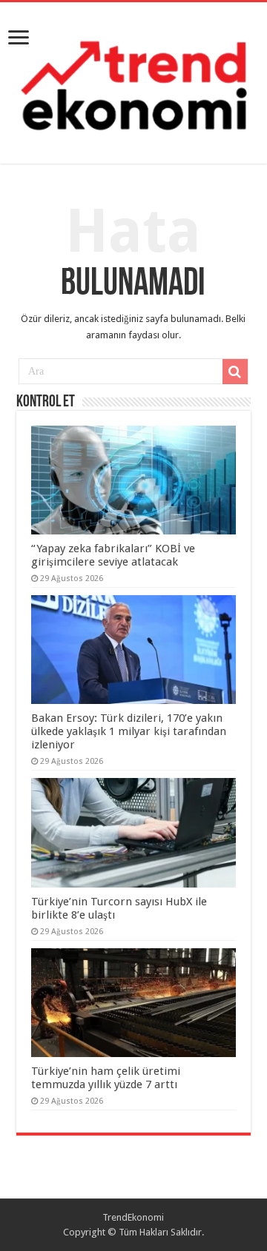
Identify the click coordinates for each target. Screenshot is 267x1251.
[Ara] (235, 371)
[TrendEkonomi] (133, 80)
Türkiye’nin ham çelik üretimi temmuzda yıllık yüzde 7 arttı (105, 1077)
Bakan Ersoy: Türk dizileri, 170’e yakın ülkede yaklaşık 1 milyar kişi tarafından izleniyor (128, 731)
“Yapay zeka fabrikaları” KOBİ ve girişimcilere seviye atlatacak (113, 555)
